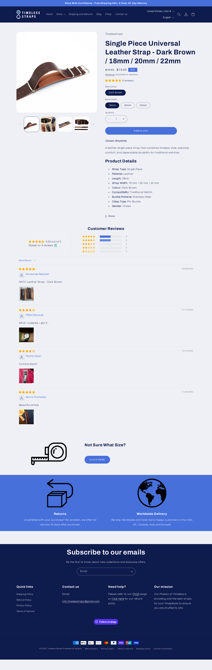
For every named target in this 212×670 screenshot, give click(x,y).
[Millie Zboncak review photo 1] (26, 334)
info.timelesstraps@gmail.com (81, 601)
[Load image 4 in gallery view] (81, 124)
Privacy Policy (24, 605)
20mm (127, 105)
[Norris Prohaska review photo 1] (26, 416)
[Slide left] (19, 124)
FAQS (136, 594)
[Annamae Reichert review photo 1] (26, 293)
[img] (27, 269)
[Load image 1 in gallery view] (31, 124)
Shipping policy (143, 648)
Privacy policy (107, 648)
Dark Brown (115, 92)
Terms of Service (25, 611)
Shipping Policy (24, 594)
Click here (118, 598)
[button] (60, 14)
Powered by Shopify (72, 648)
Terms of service (125, 648)
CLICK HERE (97, 459)
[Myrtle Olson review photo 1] (26, 375)
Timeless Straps (54, 648)
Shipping (109, 75)
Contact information (163, 648)
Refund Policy (24, 600)
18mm (112, 105)
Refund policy (91, 648)
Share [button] (111, 216)
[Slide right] (93, 124)
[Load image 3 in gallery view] (64, 124)
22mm (143, 105)
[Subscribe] (131, 571)
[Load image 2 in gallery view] (48, 124)
